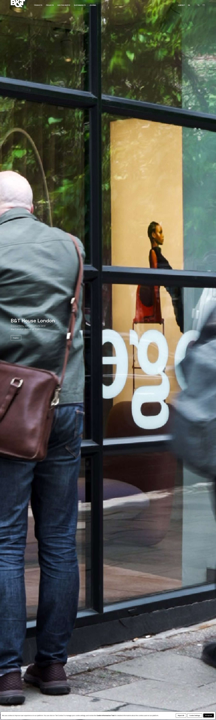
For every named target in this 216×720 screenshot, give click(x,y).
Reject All (181, 715)
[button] (12, 707)
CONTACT (181, 5)
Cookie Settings (194, 715)
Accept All (208, 715)
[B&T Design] (21, 4)
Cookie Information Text (105, 715)
